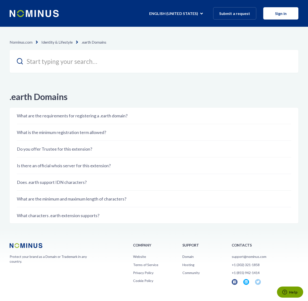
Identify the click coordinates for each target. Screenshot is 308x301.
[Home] (34, 13)
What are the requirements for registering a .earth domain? (72, 115)
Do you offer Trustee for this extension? (54, 149)
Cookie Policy (143, 281)
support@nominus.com (249, 256)
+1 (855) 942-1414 (246, 273)
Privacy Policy (143, 273)
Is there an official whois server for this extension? (64, 165)
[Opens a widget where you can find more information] (290, 293)
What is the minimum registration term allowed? (61, 132)
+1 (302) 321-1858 (246, 265)
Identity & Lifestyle (57, 42)
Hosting (188, 265)
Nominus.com (21, 42)
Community (191, 273)
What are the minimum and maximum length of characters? (71, 198)
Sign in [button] (281, 13)
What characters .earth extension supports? (58, 215)
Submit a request (234, 13)
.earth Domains (94, 42)
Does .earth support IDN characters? (52, 182)
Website (139, 256)
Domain (188, 256)
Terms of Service (145, 265)
